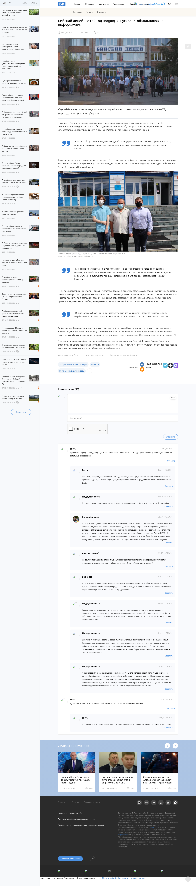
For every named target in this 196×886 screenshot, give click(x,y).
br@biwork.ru (123, 835)
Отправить (170, 437)
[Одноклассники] (142, 369)
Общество (89, 4)
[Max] (175, 365)
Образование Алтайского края (73, 364)
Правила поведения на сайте (70, 813)
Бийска (95, 364)
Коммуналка (103, 4)
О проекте (62, 802)
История (89, 12)
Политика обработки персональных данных (76, 819)
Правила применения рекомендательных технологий (81, 825)
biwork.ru (153, 827)
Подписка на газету (92, 802)
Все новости (21, 412)
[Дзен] (170, 365)
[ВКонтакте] (142, 364)
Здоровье (77, 12)
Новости (77, 4)
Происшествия (119, 4)
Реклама (75, 802)
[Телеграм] (165, 365)
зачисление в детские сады (71, 371)
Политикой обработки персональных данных (124, 878)
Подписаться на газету (70, 859)
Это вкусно (101, 12)
